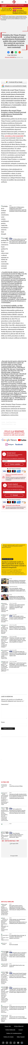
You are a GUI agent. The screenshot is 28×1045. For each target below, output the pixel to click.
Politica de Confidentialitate (14, 1033)
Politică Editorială (10, 1030)
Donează (15, 495)
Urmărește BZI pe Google (15, 82)
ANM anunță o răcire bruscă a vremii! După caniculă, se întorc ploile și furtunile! (17, 617)
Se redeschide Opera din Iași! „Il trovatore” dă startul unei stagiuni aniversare (17, 937)
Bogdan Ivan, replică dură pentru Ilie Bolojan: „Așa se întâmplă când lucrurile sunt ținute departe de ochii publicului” (18, 665)
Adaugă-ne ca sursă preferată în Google (15, 86)
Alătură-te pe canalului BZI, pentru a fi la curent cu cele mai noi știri (14, 433)
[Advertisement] (14, 527)
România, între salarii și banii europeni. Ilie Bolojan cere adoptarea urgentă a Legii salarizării (17, 606)
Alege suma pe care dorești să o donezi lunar (13, 458)
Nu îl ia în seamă (13, 944)
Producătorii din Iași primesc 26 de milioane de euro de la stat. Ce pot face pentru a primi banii (17, 1008)
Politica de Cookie (9, 1037)
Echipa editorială (18, 1026)
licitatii (3, 422)
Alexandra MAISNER (10, 57)
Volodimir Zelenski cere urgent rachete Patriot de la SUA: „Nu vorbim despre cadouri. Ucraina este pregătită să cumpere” (17, 640)
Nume (3, 722)
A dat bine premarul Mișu (16, 786)
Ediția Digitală (20, 1037)
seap (15, 424)
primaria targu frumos (7, 424)
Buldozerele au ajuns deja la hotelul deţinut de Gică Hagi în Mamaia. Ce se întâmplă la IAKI (17, 598)
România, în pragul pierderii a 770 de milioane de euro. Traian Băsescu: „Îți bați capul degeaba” (17, 628)
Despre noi (8, 1026)
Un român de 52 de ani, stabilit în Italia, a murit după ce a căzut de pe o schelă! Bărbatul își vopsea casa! (18, 653)
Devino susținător (15, 464)
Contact (21, 1030)
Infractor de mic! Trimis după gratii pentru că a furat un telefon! (18, 1017)
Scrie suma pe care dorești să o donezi (12, 489)
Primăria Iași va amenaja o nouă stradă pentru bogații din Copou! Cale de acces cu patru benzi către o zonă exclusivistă (18, 954)
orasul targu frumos (11, 422)
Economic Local (19, 57)
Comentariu (5, 704)
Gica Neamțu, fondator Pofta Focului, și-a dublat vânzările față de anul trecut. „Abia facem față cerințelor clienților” (17, 835)
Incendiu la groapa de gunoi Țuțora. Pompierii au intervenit (20, 12)
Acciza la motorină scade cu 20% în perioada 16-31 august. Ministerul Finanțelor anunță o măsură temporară (14, 564)
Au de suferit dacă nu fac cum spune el (16, 966)
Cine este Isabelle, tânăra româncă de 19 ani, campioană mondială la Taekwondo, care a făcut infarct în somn (17, 590)
